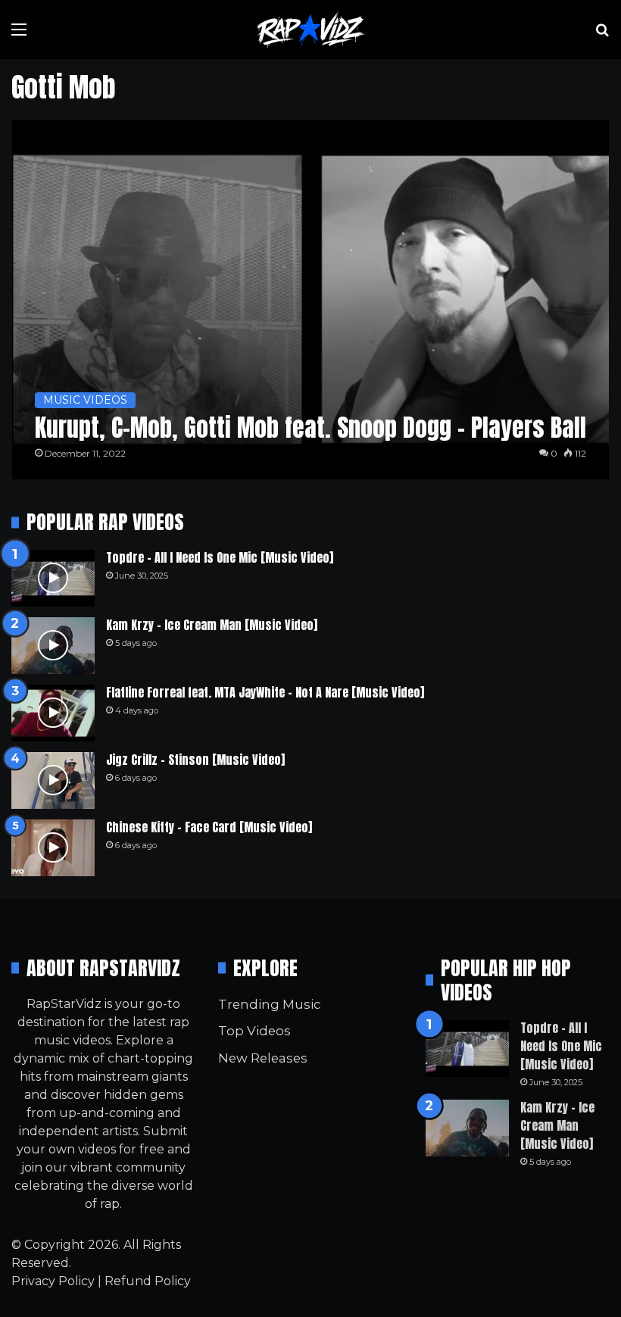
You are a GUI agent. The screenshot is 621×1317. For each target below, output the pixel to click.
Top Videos (254, 1030)
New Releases (262, 1058)
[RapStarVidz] (310, 29)
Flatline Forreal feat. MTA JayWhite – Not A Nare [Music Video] (265, 692)
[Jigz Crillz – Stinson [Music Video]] (53, 780)
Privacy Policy (53, 1281)
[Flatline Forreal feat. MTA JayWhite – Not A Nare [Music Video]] (53, 713)
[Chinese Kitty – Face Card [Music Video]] (53, 847)
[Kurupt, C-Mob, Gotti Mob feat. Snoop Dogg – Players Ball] (311, 299)
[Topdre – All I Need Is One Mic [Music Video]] (53, 578)
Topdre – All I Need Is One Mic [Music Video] (219, 557)
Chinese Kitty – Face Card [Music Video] (209, 827)
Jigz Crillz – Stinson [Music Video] (195, 760)
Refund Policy (148, 1281)
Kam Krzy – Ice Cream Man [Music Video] (211, 625)
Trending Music (269, 1004)
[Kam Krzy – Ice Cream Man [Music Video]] (53, 645)
